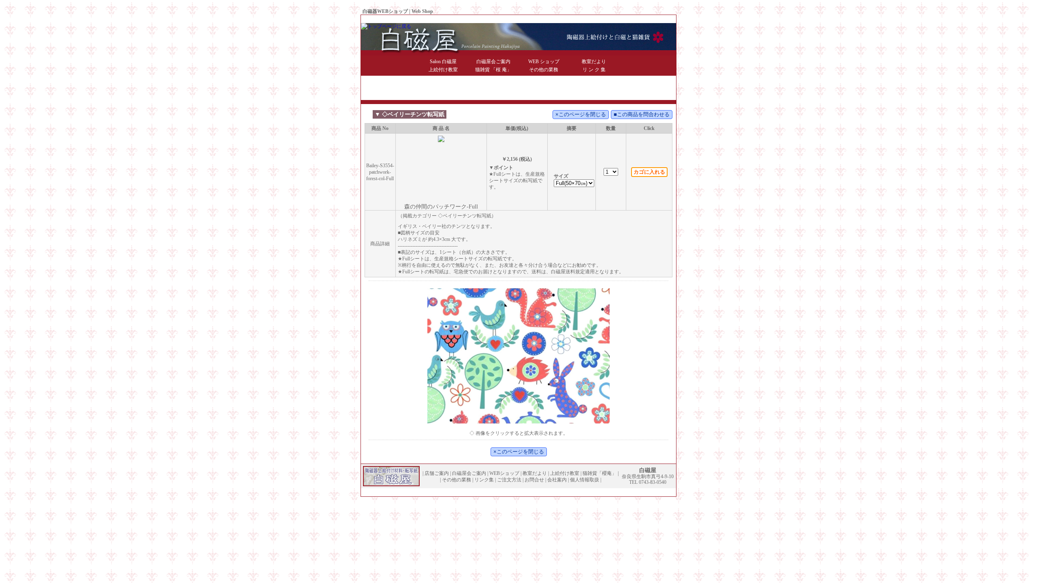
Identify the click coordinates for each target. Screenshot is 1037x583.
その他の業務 (543, 69)
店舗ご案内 (437, 473)
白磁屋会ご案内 (493, 61)
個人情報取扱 (657, 19)
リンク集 (484, 480)
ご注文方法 (509, 480)
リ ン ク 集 (594, 69)
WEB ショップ (543, 61)
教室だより (594, 61)
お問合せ (607, 19)
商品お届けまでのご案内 (567, 19)
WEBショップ (504, 473)
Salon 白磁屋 (443, 61)
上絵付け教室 (443, 69)
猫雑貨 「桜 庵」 (493, 69)
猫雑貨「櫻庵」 (600, 473)
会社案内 (630, 19)
